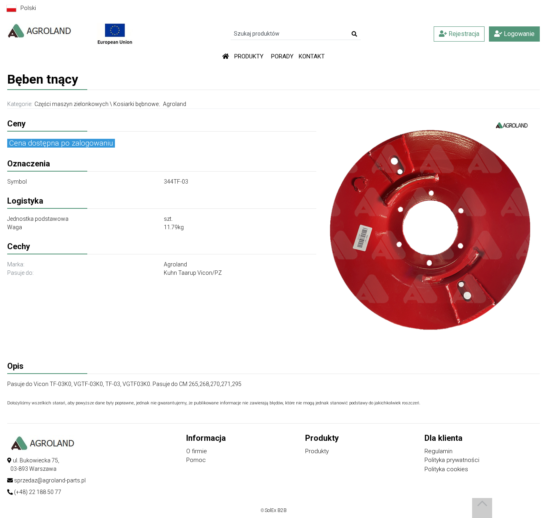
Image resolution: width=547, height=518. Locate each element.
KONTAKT (312, 56)
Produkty (317, 451)
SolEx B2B (276, 510)
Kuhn (171, 273)
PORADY (282, 56)
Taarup (187, 273)
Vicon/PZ (209, 273)
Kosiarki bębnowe (136, 104)
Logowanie (518, 34)
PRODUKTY (248, 56)
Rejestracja (463, 34)
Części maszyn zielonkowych (71, 104)
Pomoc (196, 460)
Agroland (174, 104)
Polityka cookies (446, 469)
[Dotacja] (115, 33)
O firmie (196, 451)
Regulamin (438, 451)
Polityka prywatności (451, 460)
